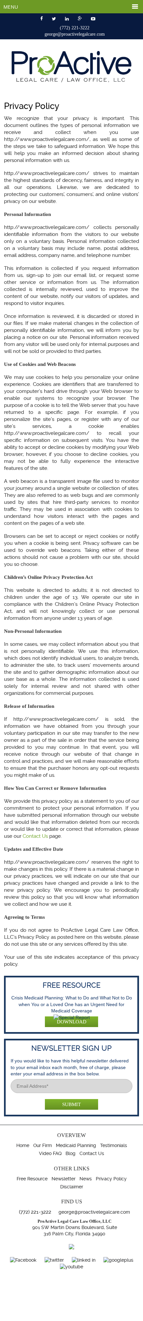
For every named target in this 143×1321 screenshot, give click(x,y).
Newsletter (63, 1178)
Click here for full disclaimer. (108, 1299)
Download (71, 1021)
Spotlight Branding (83, 1314)
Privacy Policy (111, 1178)
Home (22, 1145)
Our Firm (42, 1145)
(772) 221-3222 (74, 27)
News (85, 1178)
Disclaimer (71, 1186)
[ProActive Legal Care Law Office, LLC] (71, 80)
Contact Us (35, 836)
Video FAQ (50, 1153)
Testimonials (113, 1145)
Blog (70, 1153)
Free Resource (32, 1178)
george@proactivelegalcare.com (75, 34)
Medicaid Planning (76, 1145)
